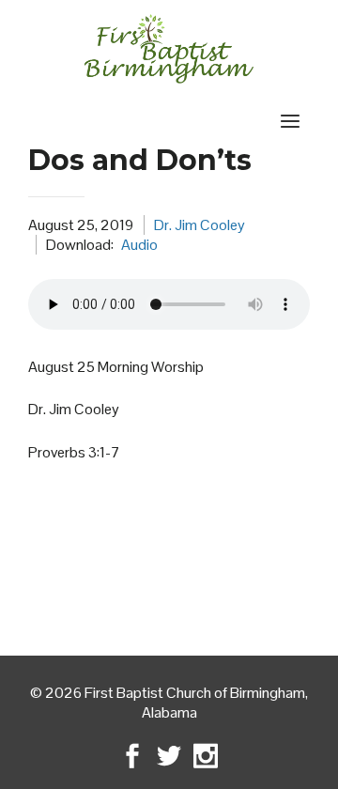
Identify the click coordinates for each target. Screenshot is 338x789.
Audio (139, 245)
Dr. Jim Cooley (199, 225)
